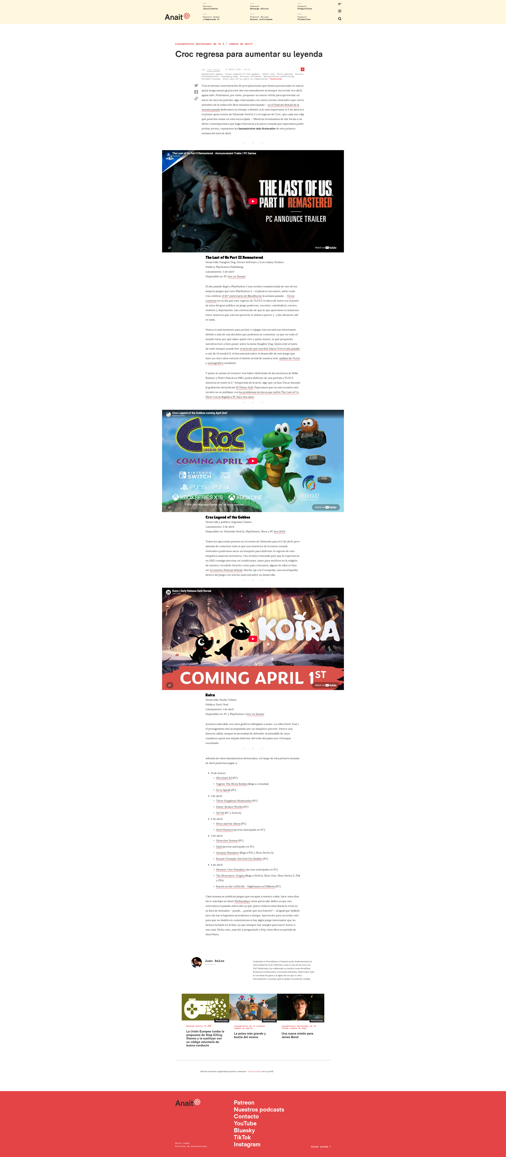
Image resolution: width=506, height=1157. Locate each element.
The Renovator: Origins (230, 875)
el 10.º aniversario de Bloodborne (242, 295)
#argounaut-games (212, 74)
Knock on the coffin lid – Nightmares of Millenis (245, 886)
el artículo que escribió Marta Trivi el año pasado (270, 348)
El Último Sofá (244, 387)
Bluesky (244, 1130)
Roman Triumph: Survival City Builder (239, 858)
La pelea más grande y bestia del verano (250, 1035)
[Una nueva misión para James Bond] (301, 1007)
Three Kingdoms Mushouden (234, 800)
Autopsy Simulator (227, 852)
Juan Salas (213, 69)
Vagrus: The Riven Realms (231, 783)
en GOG (279, 531)
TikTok (242, 1137)
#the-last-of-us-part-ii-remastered (245, 78)
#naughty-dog (229, 76)
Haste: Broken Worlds (229, 806)
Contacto (246, 1116)
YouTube (245, 1123)
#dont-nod (268, 74)
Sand (219, 846)
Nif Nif (220, 812)
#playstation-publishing (279, 76)
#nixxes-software (250, 76)
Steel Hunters (224, 829)
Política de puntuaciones (191, 1146)
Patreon (244, 1102)
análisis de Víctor (289, 358)
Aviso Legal (182, 1143)
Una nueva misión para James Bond (297, 1035)
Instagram (247, 1144)
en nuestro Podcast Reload (226, 570)
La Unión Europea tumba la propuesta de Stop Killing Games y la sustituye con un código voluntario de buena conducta (205, 1038)
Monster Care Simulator (231, 869)
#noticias (276, 78)
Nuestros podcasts (259, 1109)
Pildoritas (304, 19)
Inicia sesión (254, 1071)
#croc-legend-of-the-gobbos (242, 74)
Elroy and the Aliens (228, 823)
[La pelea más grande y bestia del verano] (253, 1007)
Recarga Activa (259, 8)
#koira (299, 74)
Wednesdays (242, 901)
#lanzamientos (210, 76)
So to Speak (223, 789)
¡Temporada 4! (211, 19)
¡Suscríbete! (210, 8)
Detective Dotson (227, 840)
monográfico (216, 363)
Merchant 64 (224, 777)
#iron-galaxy (285, 74)
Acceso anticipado (261, 19)
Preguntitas (305, 8)
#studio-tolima (211, 78)
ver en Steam (237, 276)
